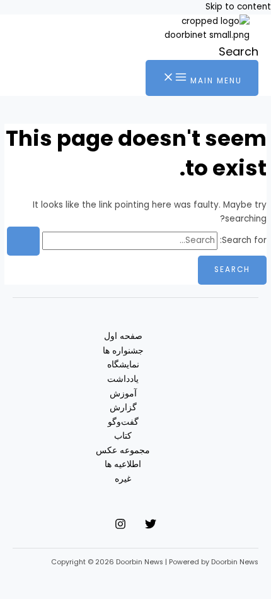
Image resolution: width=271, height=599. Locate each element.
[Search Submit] (23, 241)
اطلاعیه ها (123, 464)
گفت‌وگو (123, 422)
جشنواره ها (123, 351)
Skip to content (238, 7)
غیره (123, 479)
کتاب (123, 436)
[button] (238, 51)
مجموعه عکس (123, 450)
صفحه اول (123, 336)
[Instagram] (120, 527)
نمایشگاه (123, 365)
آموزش (123, 394)
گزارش (123, 407)
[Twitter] (150, 527)
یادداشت (123, 379)
